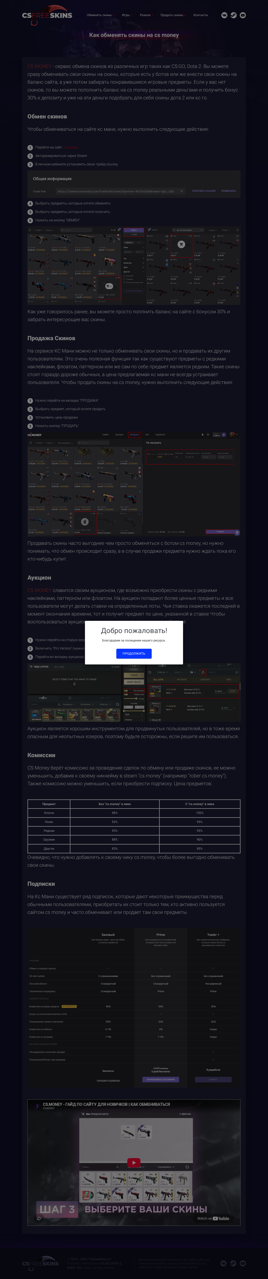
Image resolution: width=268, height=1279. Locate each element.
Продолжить (134, 653)
